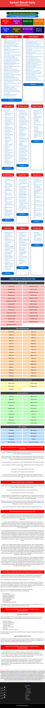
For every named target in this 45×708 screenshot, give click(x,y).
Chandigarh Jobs (11, 292)
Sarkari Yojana (37, 106)
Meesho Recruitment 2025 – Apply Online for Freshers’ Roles (38, 239)
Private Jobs (37, 228)
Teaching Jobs (34, 422)
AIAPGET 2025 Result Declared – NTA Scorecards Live (9, 268)
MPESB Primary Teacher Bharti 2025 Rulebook (23, 262)
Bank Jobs (11, 405)
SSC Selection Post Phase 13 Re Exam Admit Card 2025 (23, 199)
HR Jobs (11, 411)
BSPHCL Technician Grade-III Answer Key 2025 (38, 210)
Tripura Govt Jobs (11, 318)
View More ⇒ (11, 99)
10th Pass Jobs (34, 383)
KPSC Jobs (33, 352)
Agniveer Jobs (34, 396)
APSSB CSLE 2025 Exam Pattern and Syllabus (22, 237)
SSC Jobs (11, 396)
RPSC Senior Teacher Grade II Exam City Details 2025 (9, 214)
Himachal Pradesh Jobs (11, 301)
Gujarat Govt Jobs (11, 298)
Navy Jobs (34, 414)
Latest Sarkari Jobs (11, 37)
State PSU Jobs (11, 331)
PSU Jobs (34, 417)
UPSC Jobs (11, 375)
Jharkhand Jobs (11, 304)
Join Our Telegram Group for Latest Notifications (22, 16)
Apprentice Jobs (33, 402)
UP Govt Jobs (11, 321)
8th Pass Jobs (11, 383)
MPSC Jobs (33, 358)
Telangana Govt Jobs (33, 315)
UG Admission (33, 436)
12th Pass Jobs (11, 386)
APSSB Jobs (11, 334)
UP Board (34, 439)
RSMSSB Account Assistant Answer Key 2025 (38, 197)
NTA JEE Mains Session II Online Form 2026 (34, 46)
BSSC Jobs (11, 340)
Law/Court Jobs (33, 411)
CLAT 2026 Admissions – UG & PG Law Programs (9, 261)
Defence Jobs (33, 405)
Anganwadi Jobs (11, 402)
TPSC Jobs (33, 367)
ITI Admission (11, 436)
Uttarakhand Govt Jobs (33, 321)
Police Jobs (11, 417)
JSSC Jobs (11, 352)
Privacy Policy (28, 692)
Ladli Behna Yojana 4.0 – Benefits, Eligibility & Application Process (38, 133)
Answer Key (37, 175)
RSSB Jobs (11, 367)
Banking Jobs (27, 21)
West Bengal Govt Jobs (11, 324)
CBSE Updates (34, 433)
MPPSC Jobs (11, 358)
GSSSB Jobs (11, 346)
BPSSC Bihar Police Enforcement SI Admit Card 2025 (23, 203)
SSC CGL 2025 (11, 433)
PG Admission (11, 439)
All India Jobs (22, 106)
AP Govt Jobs (11, 286)
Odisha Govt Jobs (33, 309)
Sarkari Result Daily (22, 2)
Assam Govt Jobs (11, 289)
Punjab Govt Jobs (33, 312)
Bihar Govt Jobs (33, 289)
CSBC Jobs (11, 343)
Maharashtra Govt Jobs (33, 306)
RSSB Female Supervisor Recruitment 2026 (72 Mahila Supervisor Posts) (9, 113)
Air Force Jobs (27, 29)
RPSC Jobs (11, 364)
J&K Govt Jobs (34, 301)
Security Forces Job (11, 422)
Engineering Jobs (11, 408)
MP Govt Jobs (11, 309)
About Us (28, 688)
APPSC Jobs (33, 331)
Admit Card (22, 175)
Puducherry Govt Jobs (11, 312)
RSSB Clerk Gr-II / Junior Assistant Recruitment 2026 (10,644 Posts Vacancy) (8, 140)
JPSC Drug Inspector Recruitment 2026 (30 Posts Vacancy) (9, 129)
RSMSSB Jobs (33, 364)
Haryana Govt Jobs (33, 298)
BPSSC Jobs (11, 337)
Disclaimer (28, 691)
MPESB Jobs (11, 355)
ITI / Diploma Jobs (33, 386)
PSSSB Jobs (33, 361)
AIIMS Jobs (11, 399)
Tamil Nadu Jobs (33, 318)
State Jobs (7, 106)
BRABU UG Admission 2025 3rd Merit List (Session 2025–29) (9, 234)
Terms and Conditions (27, 695)
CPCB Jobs (33, 340)
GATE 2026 (11, 430)
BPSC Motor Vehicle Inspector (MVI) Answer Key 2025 (38, 186)
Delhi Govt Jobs (11, 295)
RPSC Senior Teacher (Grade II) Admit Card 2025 (23, 183)
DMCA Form (28, 699)
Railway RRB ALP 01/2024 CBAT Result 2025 (9, 190)
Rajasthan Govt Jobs (11, 315)
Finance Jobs (33, 408)
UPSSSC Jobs (33, 375)
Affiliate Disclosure (27, 697)
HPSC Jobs (11, 349)
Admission (7, 228)
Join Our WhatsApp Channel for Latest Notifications (22, 13)
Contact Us (36, 679)
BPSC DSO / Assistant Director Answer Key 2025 (38, 206)
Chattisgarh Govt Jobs (33, 292)
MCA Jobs (11, 389)
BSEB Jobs (33, 337)
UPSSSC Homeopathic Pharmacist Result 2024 (9, 199)
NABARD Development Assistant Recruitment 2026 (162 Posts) (23, 151)
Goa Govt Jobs (34, 295)
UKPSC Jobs (11, 370)
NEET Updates (34, 430)
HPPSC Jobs (33, 346)
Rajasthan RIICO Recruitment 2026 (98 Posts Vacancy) (9, 163)
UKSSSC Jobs (33, 370)
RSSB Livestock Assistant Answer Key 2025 (38, 202)
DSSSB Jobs (33, 343)
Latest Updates (33, 37)
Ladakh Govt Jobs (11, 306)
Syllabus (22, 228)
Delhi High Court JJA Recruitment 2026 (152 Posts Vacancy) (9, 119)
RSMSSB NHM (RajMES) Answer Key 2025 (38, 193)
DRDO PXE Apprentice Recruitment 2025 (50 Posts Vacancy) (23, 160)
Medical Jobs (11, 414)
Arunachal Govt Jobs (33, 286)
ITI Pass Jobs (38, 21)
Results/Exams (8, 175)
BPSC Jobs (33, 334)
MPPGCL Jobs (34, 355)
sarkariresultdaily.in (31, 579)
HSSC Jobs (33, 349)
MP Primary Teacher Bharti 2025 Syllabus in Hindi (23, 258)
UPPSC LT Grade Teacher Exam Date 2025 (8, 195)
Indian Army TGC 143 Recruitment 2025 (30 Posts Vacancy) (23, 156)
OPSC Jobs (11, 361)
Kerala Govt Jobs (33, 304)
